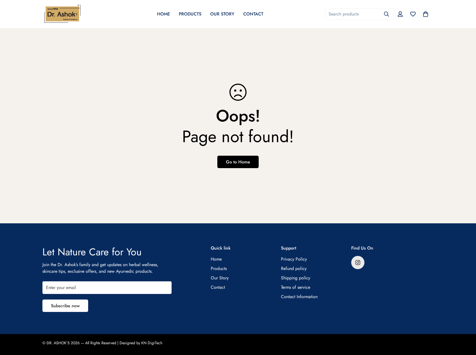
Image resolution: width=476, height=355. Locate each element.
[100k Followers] (357, 262)
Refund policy (294, 268)
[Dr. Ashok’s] (62, 14)
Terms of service (295, 287)
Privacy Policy (294, 259)
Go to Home (238, 162)
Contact (253, 14)
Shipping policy (295, 278)
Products (190, 14)
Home (163, 14)
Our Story (222, 14)
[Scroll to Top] (465, 325)
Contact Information (299, 296)
